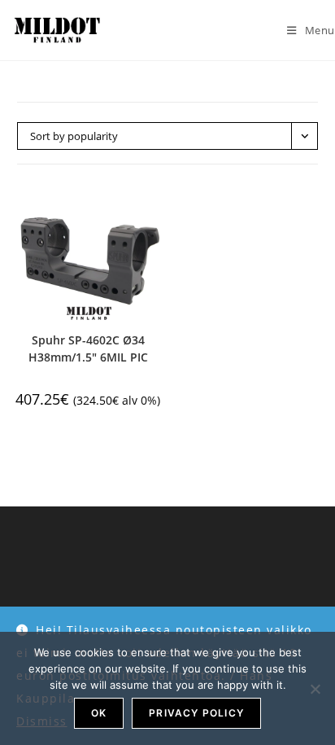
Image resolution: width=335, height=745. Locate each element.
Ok (99, 713)
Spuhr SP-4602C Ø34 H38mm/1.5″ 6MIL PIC (88, 348)
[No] (315, 689)
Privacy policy (196, 713)
